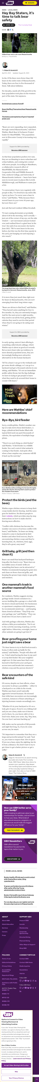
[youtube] (26, 980)
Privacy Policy (7, 966)
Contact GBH (24, 959)
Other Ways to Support (27, 944)
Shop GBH (23, 948)
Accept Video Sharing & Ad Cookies (16, 1065)
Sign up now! (12, 859)
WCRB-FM (5, 1005)
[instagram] (21, 980)
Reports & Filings (8, 975)
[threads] (31, 981)
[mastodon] (31, 988)
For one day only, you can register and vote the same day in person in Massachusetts (19, 903)
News (4, 10)
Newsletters (24, 970)
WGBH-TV (5, 990)
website (9, 516)
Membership (24, 928)
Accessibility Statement (6, 971)
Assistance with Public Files (9, 983)
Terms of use (6, 959)
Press (4, 935)
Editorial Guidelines (9, 962)
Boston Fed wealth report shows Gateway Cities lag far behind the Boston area (19, 896)
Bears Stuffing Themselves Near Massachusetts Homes (19, 110)
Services (5, 928)
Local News (13, 10)
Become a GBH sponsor (20, 150)
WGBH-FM (6, 1001)
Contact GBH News (26, 962)
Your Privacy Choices (16, 1078)
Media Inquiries (25, 966)
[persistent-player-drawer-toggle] (37, 1079)
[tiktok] (23, 981)
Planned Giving (25, 941)
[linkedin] (35, 981)
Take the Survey (13, 830)
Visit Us (22, 973)
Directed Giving (25, 937)
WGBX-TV (5, 994)
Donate (31, 3)
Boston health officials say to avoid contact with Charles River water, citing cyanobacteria (19, 879)
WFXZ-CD (5, 997)
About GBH (6, 920)
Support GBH (24, 920)
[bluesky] (28, 981)
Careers (4, 932)
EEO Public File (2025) (9, 979)
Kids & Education (8, 924)
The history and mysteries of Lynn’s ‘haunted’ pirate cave (18, 118)
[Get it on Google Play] (31, 797)
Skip (16, 1072)
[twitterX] (24, 755)
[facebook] (33, 981)
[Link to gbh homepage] (10, 3)
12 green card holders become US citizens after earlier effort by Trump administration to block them (18, 888)
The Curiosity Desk (25, 25)
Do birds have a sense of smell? (13, 104)
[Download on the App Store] (20, 797)
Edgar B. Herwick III (11, 70)
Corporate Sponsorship (24, 932)
